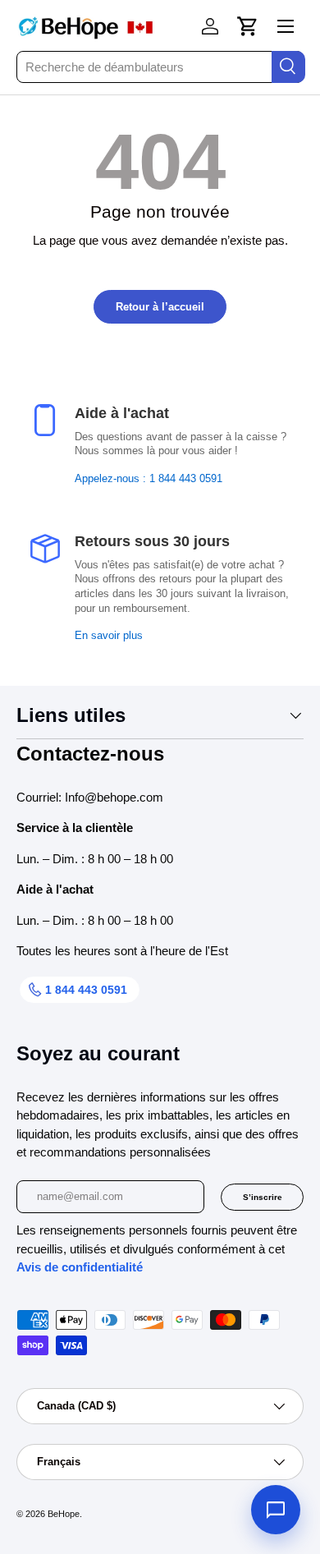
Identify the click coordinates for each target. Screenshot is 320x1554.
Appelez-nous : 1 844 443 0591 (148, 479)
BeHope (64, 1514)
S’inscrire (262, 1197)
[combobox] (160, 67)
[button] (247, 26)
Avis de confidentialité (79, 1267)
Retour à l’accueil (160, 307)
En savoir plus (109, 635)
